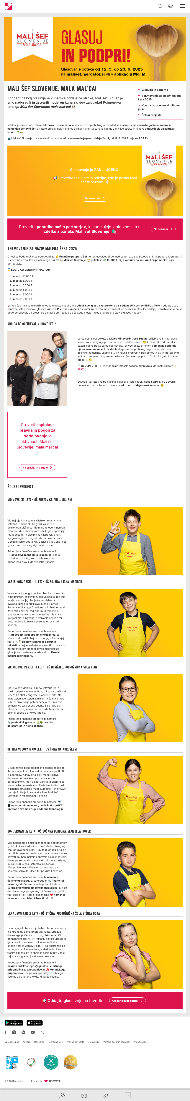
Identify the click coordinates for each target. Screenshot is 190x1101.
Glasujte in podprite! (125, 1000)
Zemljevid (62, 1095)
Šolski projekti (151, 115)
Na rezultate (92, 198)
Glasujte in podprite (155, 90)
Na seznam (161, 229)
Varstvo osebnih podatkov (116, 1041)
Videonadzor (141, 1041)
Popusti (106, 1095)
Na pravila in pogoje (35, 467)
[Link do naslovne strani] (8, 6)
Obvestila (39, 1041)
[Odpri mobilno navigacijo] (182, 5)
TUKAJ (82, 369)
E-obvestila (94, 1041)
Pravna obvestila (75, 1041)
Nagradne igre (55, 1041)
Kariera (26, 1041)
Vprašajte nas (12, 1041)
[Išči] (160, 6)
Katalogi (84, 1095)
